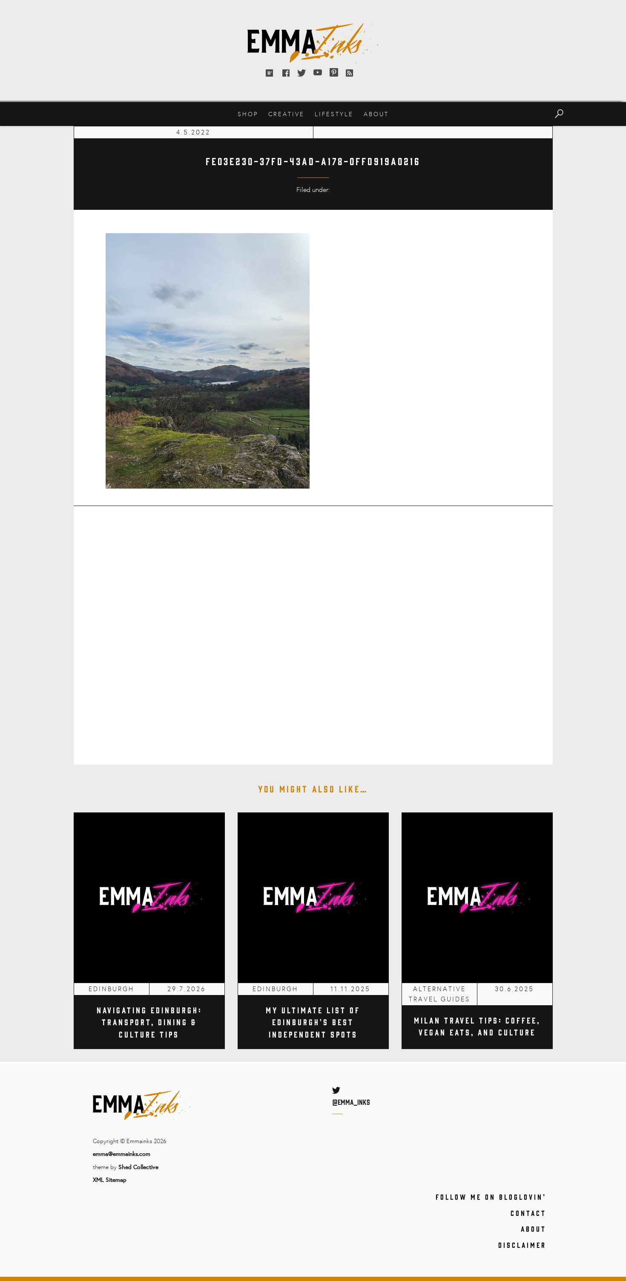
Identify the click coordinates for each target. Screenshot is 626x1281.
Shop (248, 114)
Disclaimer (522, 1245)
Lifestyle (334, 114)
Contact (528, 1213)
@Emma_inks (351, 1102)
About (376, 114)
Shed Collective (138, 1167)
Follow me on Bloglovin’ (491, 1196)
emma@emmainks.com (121, 1153)
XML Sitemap (109, 1179)
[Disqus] (313, 629)
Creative (286, 114)
